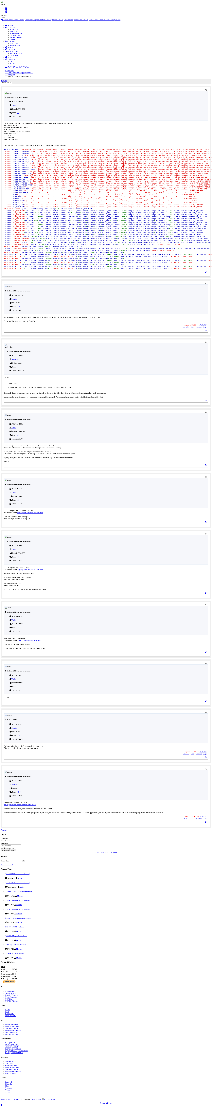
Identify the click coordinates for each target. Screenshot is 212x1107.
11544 (19, 306)
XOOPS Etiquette (11, 1001)
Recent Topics (15, 45)
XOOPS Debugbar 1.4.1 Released (16, 936)
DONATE (203, 325)
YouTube (8, 1088)
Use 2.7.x (186, 327)
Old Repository (15, 55)
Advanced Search (7, 865)
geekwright (15, 359)
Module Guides (10, 1016)
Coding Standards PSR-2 (14, 1053)
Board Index (14, 43)
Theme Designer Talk (112, 20)
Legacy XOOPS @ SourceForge (16, 1051)
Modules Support (45, 20)
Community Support (32, 20)
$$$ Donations (10, 1061)
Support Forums (11, 1032)
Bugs (204, 327)
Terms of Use (5, 1099)
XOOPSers (9, 999)
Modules (199, 327)
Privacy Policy (16, 1099)
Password (4, 843)
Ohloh (7, 1090)
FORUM (11, 41)
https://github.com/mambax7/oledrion (30, 513)
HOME (10, 25)
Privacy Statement (16, 37)
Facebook (8, 1082)
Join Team (8, 1063)
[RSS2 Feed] (48, 1099)
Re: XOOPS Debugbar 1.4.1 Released (17, 874)
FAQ (7, 1012)
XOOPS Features (16, 33)
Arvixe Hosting (35, 1099)
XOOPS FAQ (12, 57)
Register (12, 63)
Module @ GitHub (16, 53)
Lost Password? (111, 852)
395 (18, 113)
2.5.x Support (10, 75)
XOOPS (10, 27)
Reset (13, 850)
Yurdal (13, 105)
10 (206, 769)
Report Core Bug (11, 1073)
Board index (9, 71)
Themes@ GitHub (11, 1028)
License (12, 39)
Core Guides (9, 1014)
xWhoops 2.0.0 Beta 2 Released (16, 945)
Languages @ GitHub (13, 1030)
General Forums (18, 20)
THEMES (11, 49)
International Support (81, 20)
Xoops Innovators (11, 997)
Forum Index (8, 20)
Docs (192, 327)
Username (4, 839)
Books (7, 1010)
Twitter (7, 1092)
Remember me (8, 848)
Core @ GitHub (11, 1043)
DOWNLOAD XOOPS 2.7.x (18, 67)
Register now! (99, 852)
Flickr (7, 1086)
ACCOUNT (12, 59)
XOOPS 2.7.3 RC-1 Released (15, 927)
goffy (22, 887)
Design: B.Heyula (106, 1103)
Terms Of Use (15, 35)
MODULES (12, 51)
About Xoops (10, 991)
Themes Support (57, 20)
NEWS (10, 47)
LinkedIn (8, 1084)
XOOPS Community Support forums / (19, 73)
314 (18, 367)
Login (12, 61)
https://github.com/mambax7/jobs (29, 640)
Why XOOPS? (15, 31)
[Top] (205, 272)
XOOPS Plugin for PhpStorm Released (18, 918)
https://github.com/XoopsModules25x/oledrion (20, 805)
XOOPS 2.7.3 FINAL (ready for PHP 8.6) (19, 891)
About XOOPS (15, 29)
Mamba (14, 299)
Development (68, 20)
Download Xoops (11, 1024)
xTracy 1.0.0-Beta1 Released (15, 953)
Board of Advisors (11, 995)
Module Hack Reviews (97, 20)
